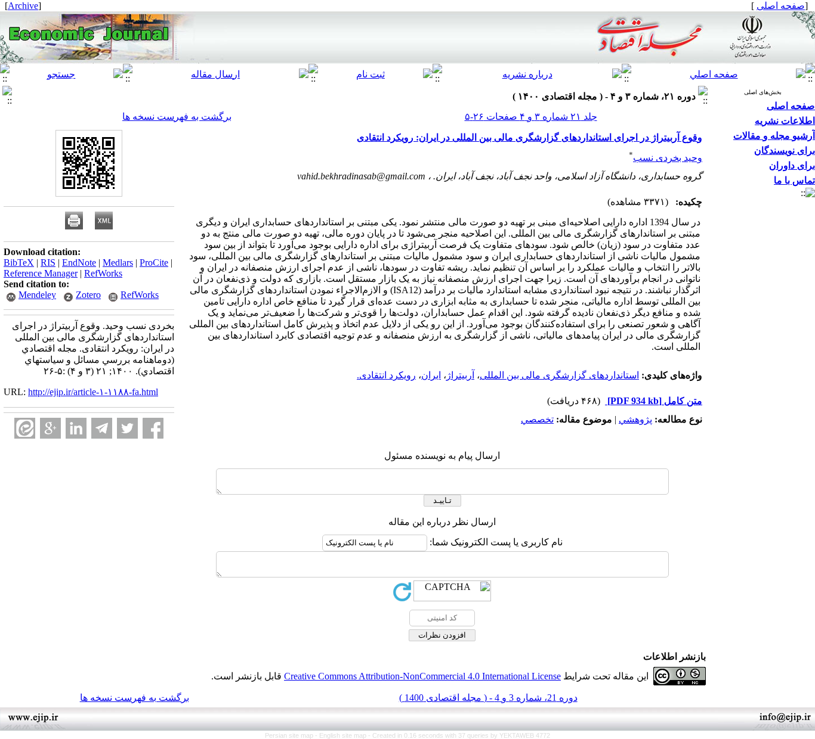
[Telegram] (101, 428)
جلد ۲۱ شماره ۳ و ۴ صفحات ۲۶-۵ (531, 116)
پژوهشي (635, 419)
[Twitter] (127, 428)
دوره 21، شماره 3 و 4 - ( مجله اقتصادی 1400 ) (488, 698)
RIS (48, 262)
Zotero (88, 295)
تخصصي (537, 419)
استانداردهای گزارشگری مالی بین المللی (559, 375)
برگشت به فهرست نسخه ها (176, 116)
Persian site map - (292, 735)
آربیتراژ (460, 375)
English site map (343, 735)
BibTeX (19, 262)
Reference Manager (41, 273)
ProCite (154, 262)
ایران (431, 375)
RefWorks (103, 273)
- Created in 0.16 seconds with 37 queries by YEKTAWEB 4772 (459, 735)
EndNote (79, 262)
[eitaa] (24, 428)
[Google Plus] (50, 428)
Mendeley (37, 295)
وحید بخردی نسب (667, 158)
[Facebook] (153, 428)
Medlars (118, 262)
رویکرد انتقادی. (386, 375)
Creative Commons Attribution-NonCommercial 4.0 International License (422, 676)
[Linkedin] (76, 428)
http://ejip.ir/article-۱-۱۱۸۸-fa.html (93, 392)
